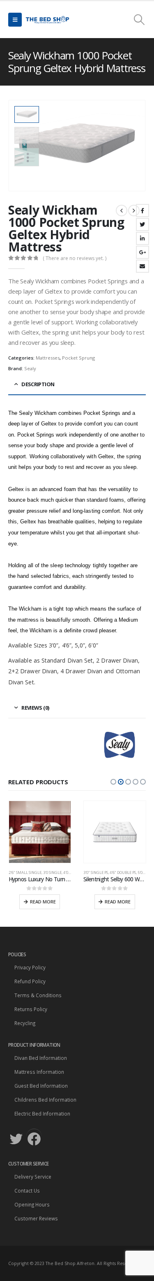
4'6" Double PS (123, 872)
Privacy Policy (30, 967)
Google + (142, 252)
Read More (43, 902)
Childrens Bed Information (45, 1099)
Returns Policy (30, 1009)
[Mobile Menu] (15, 20)
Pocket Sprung (78, 358)
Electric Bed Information (42, 1113)
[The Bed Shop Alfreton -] (47, 19)
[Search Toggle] (139, 19)
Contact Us (27, 1190)
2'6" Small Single (25, 872)
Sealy (30, 368)
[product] (40, 832)
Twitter (142, 224)
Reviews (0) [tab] (35, 707)
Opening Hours (32, 1204)
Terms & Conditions (38, 995)
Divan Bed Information (40, 1058)
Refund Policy (30, 981)
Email (142, 266)
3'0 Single (52, 872)
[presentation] (135, 146)
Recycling (24, 1023)
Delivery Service (32, 1176)
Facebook (142, 210)
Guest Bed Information (41, 1085)
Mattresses (48, 358)
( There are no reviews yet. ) (74, 258)
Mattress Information (39, 1071)
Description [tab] (37, 384)
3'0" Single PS (95, 872)
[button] (113, 782)
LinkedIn (142, 238)
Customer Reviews (36, 1218)
